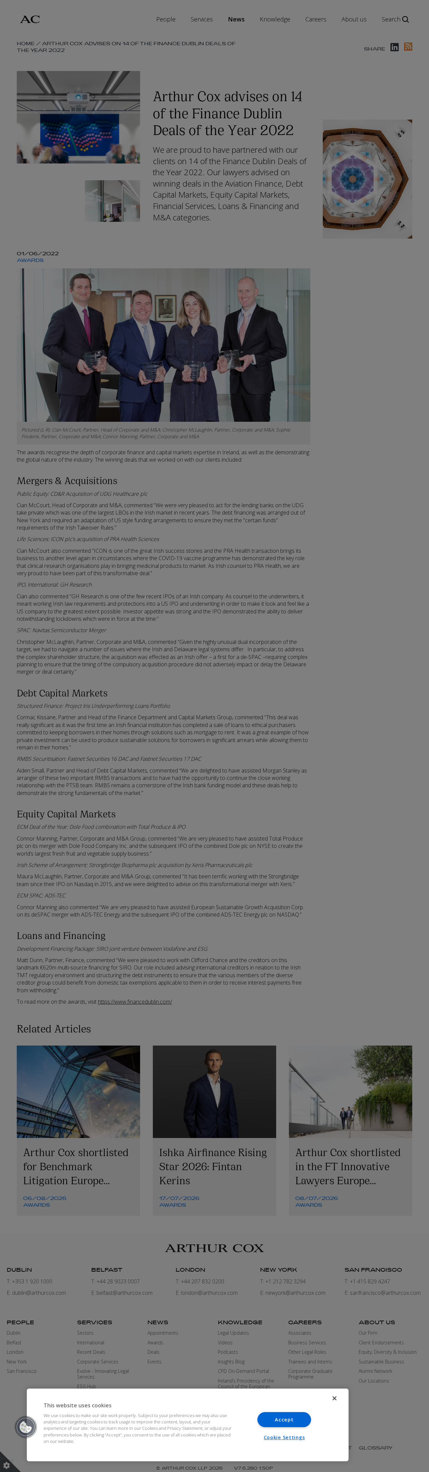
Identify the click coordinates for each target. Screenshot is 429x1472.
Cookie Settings (284, 1437)
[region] (188, 1425)
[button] (26, 1427)
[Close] (334, 1398)
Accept (284, 1419)
